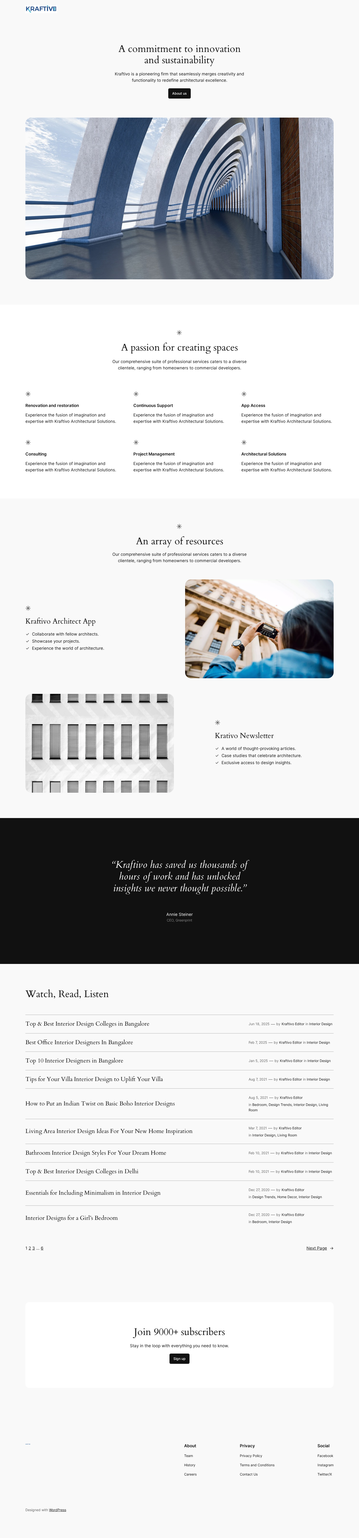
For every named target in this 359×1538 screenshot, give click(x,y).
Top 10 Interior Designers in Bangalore (74, 1061)
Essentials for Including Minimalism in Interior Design (93, 1193)
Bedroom (259, 1105)
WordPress (57, 1510)
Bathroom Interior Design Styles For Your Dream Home (95, 1153)
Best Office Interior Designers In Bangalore (79, 1042)
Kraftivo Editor (293, 1024)
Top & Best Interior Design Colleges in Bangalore (87, 1024)
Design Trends (280, 1105)
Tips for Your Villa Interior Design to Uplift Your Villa (94, 1079)
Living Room (287, 1135)
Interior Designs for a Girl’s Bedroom (71, 1218)
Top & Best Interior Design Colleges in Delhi (81, 1171)
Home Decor (287, 1197)
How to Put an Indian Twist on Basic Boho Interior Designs (100, 1104)
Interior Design (320, 1024)
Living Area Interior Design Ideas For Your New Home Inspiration (109, 1131)
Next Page (320, 1248)
